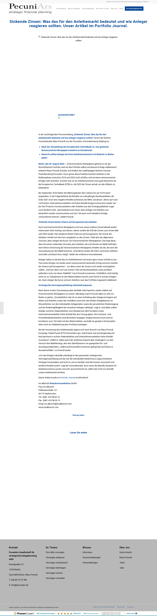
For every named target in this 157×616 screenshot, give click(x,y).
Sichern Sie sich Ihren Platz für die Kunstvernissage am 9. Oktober (127, 1)
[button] (78, 117)
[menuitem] (61, 8)
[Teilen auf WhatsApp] (78, 422)
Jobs (122, 568)
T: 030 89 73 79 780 (18, 580)
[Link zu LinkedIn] (146, 607)
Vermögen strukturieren (57, 562)
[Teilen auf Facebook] (47, 422)
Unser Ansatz (126, 552)
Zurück (12, 462)
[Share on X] (62, 422)
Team (122, 562)
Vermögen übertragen (56, 568)
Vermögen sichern (54, 573)
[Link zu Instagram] (143, 607)
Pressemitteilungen (92, 557)
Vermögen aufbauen (55, 557)
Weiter (144, 462)
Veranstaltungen (90, 562)
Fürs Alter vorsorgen (55, 552)
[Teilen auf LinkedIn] (94, 422)
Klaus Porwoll (126, 557)
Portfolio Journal (67, 377)
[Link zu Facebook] (139, 607)
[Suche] (146, 8)
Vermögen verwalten (55, 578)
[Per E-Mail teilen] (110, 422)
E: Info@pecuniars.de (18, 585)
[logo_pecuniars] (30, 8)
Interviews (87, 552)
